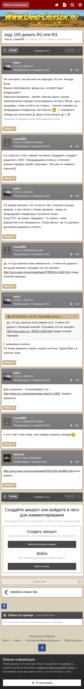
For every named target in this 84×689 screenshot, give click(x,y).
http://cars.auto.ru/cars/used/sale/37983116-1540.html (37, 272)
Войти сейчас (42, 566)
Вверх (8, 128)
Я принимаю (44, 682)
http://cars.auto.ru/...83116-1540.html (30, 331)
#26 (77, 380)
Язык (5, 640)
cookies (66, 663)
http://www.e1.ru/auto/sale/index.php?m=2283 (32, 393)
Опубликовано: (31, 70)
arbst (16, 62)
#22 (77, 146)
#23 (77, 196)
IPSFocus (50, 636)
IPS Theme (35, 636)
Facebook (42, 647)
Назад (13, 50)
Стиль (17, 640)
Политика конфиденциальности (43, 640)
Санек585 (18, 39)
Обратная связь (73, 640)
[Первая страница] (5, 50)
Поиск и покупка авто (59, 39)
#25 (77, 304)
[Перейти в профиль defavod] (7, 458)
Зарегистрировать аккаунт (42, 544)
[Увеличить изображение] (73, 434)
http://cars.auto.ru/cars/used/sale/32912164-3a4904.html (39, 470)
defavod (18, 454)
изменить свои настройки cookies (56, 667)
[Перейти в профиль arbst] (7, 66)
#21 (77, 70)
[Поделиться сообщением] (71, 70)
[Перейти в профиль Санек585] (7, 142)
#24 (77, 254)
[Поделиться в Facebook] (4, 606)
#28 (77, 462)
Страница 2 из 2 (42, 51)
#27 (77, 425)
